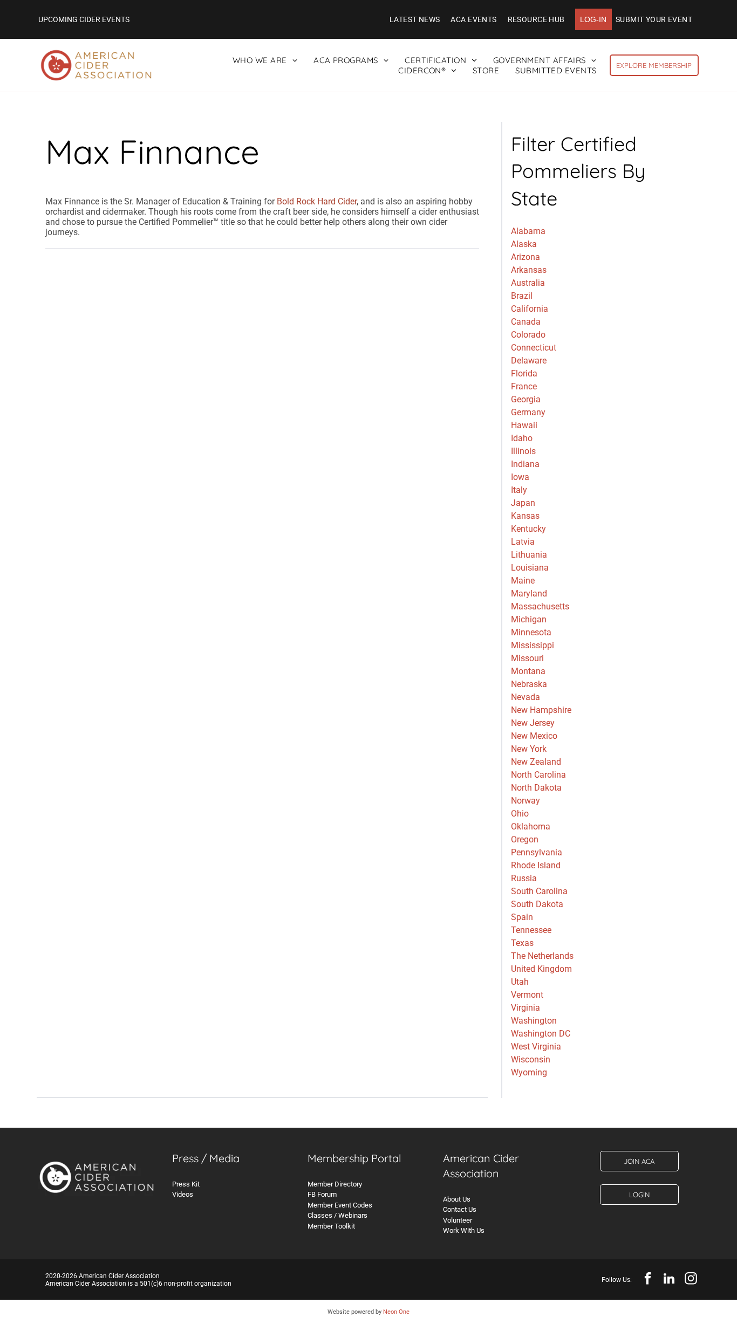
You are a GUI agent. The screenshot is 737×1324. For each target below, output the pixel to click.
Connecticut (533, 347)
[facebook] (647, 1280)
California (529, 309)
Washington (534, 1021)
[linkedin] (669, 1280)
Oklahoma (530, 826)
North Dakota (536, 788)
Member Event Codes (340, 1205)
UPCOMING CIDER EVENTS (83, 19)
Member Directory (335, 1184)
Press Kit (186, 1184)
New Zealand (536, 762)
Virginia (525, 1008)
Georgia (526, 399)
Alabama (528, 231)
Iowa (520, 477)
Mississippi (532, 645)
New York (529, 749)
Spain (522, 917)
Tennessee (531, 930)
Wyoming (529, 1072)
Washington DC (540, 1033)
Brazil (522, 296)
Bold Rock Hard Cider (317, 201)
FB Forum (322, 1194)
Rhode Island (536, 865)
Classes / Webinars (337, 1215)
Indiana (525, 464)
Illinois (523, 451)
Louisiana (530, 567)
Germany (528, 412)
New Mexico (534, 736)
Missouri (527, 658)
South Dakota (537, 904)
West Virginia (536, 1046)
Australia (528, 283)
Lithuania (529, 555)
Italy (519, 490)
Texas (522, 943)
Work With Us (463, 1230)
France (524, 386)
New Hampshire (541, 710)
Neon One (396, 1311)
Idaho (522, 438)
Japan (523, 503)
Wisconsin (530, 1059)
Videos (182, 1194)
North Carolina (538, 775)
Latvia (523, 542)
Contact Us (459, 1209)
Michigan (529, 619)
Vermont (527, 995)
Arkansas (529, 270)
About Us (456, 1199)
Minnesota (531, 632)
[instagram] (690, 1280)
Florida (524, 373)
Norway (525, 800)
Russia (524, 878)
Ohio (520, 813)
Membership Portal (354, 1158)
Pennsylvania (536, 852)
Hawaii (524, 425)
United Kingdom (541, 969)
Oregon (524, 839)
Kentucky (528, 529)
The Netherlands (542, 956)
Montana (528, 671)
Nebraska (529, 684)
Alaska (524, 244)
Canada (526, 322)
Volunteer (457, 1220)
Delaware (529, 360)
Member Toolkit (331, 1226)
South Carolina (539, 891)
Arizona (525, 257)
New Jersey (533, 723)
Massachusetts (540, 606)
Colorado (528, 335)
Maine (523, 580)
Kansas (525, 516)
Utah (520, 982)
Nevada (525, 697)
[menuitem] (415, 19)
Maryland (529, 593)
